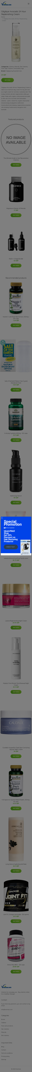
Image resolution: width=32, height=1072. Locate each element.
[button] (11, 547)
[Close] (2, 518)
